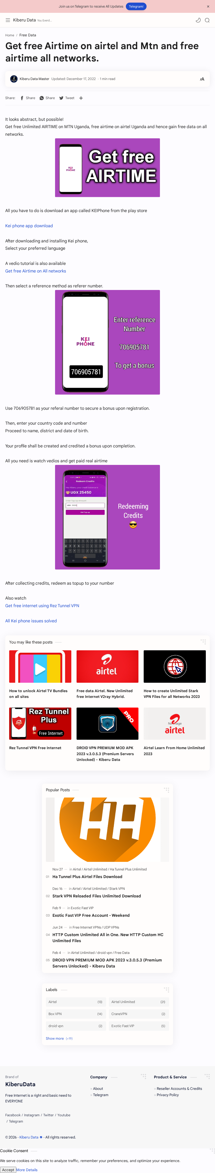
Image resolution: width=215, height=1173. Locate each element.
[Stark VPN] (117, 888)
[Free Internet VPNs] (88, 927)
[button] (198, 20)
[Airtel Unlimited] (96, 869)
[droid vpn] (105, 952)
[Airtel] (78, 869)
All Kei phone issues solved (31, 621)
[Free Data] (122, 952)
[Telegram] (16, 1121)
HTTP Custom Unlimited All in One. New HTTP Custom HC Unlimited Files (107, 937)
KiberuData (89, 1137)
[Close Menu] (208, 6)
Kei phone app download (29, 226)
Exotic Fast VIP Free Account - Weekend (91, 915)
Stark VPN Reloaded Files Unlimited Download (96, 895)
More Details (26, 1170)
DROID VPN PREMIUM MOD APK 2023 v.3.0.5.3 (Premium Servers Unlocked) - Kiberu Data (107, 963)
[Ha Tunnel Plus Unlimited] (128, 869)
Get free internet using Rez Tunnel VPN (42, 605)
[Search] (207, 20)
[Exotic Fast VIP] (82, 908)
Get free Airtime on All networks (35, 271)
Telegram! (136, 6)
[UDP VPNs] (111, 927)
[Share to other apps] (81, 98)
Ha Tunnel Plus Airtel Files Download (87, 876)
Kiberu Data (24, 20)
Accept (8, 1170)
